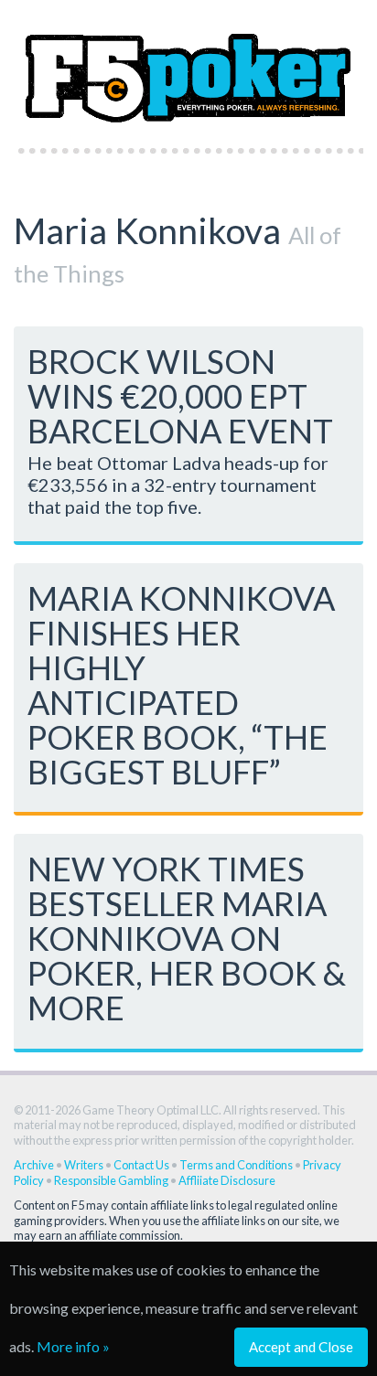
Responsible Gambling (111, 1180)
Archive (34, 1164)
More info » (73, 1346)
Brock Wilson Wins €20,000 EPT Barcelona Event (180, 396)
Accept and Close (301, 1347)
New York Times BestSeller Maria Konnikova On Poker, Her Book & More (186, 938)
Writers (83, 1164)
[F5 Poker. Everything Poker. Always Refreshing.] (188, 68)
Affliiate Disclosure (226, 1180)
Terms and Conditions (236, 1164)
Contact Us (141, 1164)
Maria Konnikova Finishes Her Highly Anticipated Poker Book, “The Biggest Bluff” (181, 685)
